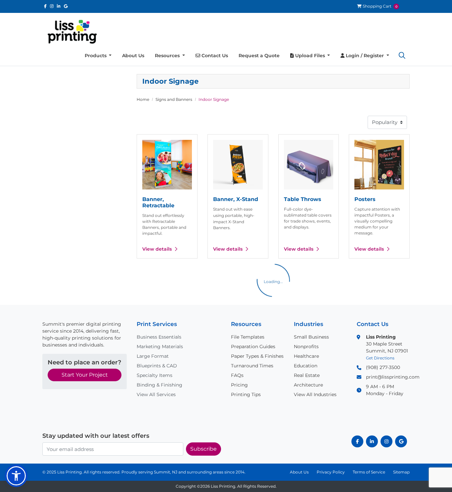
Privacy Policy (331, 472)
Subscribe (203, 449)
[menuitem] (98, 55)
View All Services (156, 394)
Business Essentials (159, 337)
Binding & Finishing (159, 385)
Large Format (153, 356)
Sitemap (401, 472)
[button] (402, 55)
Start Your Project (85, 375)
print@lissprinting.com (393, 377)
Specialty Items (154, 375)
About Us (299, 472)
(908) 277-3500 (383, 367)
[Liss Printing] (72, 32)
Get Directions (380, 357)
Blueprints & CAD (157, 366)
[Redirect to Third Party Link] (45, 6)
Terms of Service (369, 472)
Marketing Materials (160, 346)
